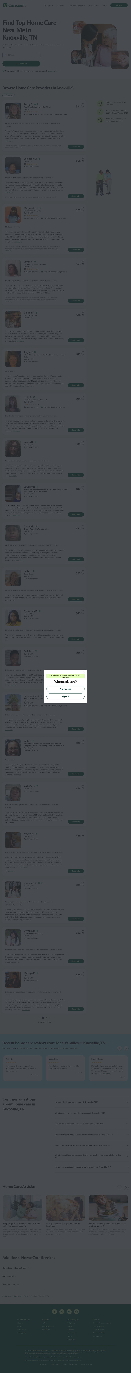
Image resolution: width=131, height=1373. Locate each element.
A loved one (65, 689)
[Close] (84, 672)
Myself (65, 696)
